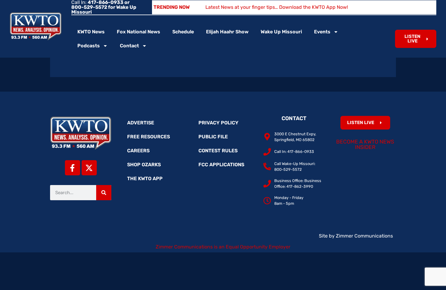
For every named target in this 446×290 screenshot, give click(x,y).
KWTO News (91, 32)
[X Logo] (89, 167)
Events (322, 32)
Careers (138, 150)
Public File (213, 137)
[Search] (103, 192)
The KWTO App (145, 178)
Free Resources (148, 137)
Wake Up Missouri (281, 32)
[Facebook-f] (72, 167)
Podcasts (88, 46)
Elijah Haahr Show (227, 32)
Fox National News (138, 32)
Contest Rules (218, 150)
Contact (129, 46)
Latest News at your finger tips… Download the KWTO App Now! (276, 7)
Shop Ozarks (144, 164)
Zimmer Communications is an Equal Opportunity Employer (223, 247)
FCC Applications (221, 164)
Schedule (183, 32)
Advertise (140, 123)
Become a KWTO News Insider (365, 144)
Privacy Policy (218, 123)
